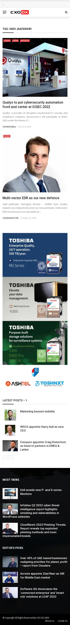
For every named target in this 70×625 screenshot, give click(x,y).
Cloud (7, 41)
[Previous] (5, 457)
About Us (49, 620)
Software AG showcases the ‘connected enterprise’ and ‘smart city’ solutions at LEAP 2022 (42, 592)
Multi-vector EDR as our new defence (31, 198)
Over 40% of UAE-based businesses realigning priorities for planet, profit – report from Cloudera (43, 561)
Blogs (7, 136)
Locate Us (62, 620)
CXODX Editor (9, 126)
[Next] (10, 457)
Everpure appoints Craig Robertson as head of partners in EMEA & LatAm (43, 445)
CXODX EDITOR (10, 218)
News (15, 41)
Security (25, 41)
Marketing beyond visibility (37, 411)
